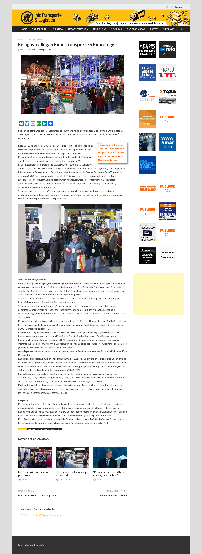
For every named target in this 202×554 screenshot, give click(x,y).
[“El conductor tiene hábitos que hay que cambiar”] (110, 459)
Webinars (168, 29)
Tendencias (99, 29)
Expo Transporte (53, 429)
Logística (57, 29)
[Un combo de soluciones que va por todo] (72, 459)
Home (24, 29)
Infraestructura (78, 29)
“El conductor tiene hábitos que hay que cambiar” (109, 474)
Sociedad (116, 29)
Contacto (178, 7)
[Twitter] (167, 7)
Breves (154, 29)
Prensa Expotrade (42, 49)
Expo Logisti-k (35, 429)
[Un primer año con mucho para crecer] (35, 459)
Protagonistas (136, 29)
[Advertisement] (158, 294)
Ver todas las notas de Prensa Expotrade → (41, 514)
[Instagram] (170, 7)
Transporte (39, 29)
